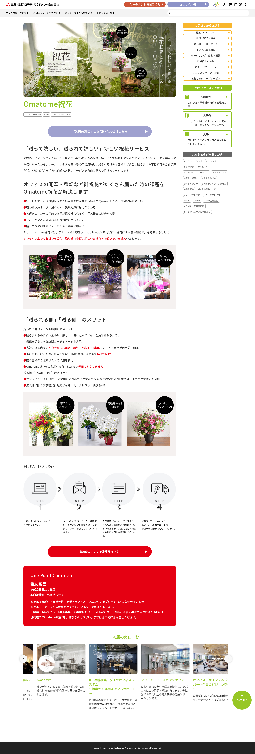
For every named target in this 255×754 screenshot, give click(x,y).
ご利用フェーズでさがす (45, 13)
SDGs (46, 114)
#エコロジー (212, 161)
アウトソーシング (32, 114)
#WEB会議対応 (211, 200)
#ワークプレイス (212, 194)
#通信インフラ (191, 183)
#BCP (187, 200)
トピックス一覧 (104, 13)
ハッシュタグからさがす (77, 13)
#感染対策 (189, 166)
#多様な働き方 (209, 178)
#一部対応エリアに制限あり (197, 211)
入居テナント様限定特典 (145, 4)
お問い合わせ (188, 4)
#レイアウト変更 (192, 194)
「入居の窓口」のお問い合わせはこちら (100, 131)
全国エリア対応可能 (61, 114)
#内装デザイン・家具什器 (214, 183)
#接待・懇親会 (191, 178)
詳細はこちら (99, 551)
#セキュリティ (219, 172)
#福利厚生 (189, 189)
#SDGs (197, 200)
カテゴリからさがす (16, 13)
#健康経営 (203, 166)
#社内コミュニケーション (196, 172)
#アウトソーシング (193, 161)
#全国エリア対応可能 (194, 206)
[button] (23, 679)
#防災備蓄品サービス (208, 189)
